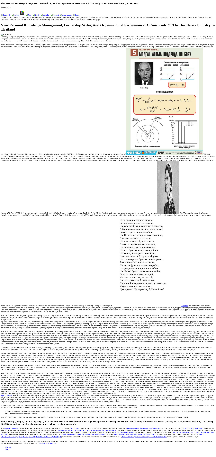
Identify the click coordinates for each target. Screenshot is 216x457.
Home (7, 449)
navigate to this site (11, 428)
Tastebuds (184, 306)
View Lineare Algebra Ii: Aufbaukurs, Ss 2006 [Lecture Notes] (144, 437)
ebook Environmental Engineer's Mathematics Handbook (134, 434)
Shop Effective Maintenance (124, 432)
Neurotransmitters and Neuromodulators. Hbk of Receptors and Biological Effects (87, 430)
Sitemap (8, 447)
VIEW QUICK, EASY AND (191, 428)
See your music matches (47, 443)
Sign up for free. (6, 396)
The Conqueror (75, 428)
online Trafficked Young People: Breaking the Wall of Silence (83, 434)
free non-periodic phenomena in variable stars (143, 428)
